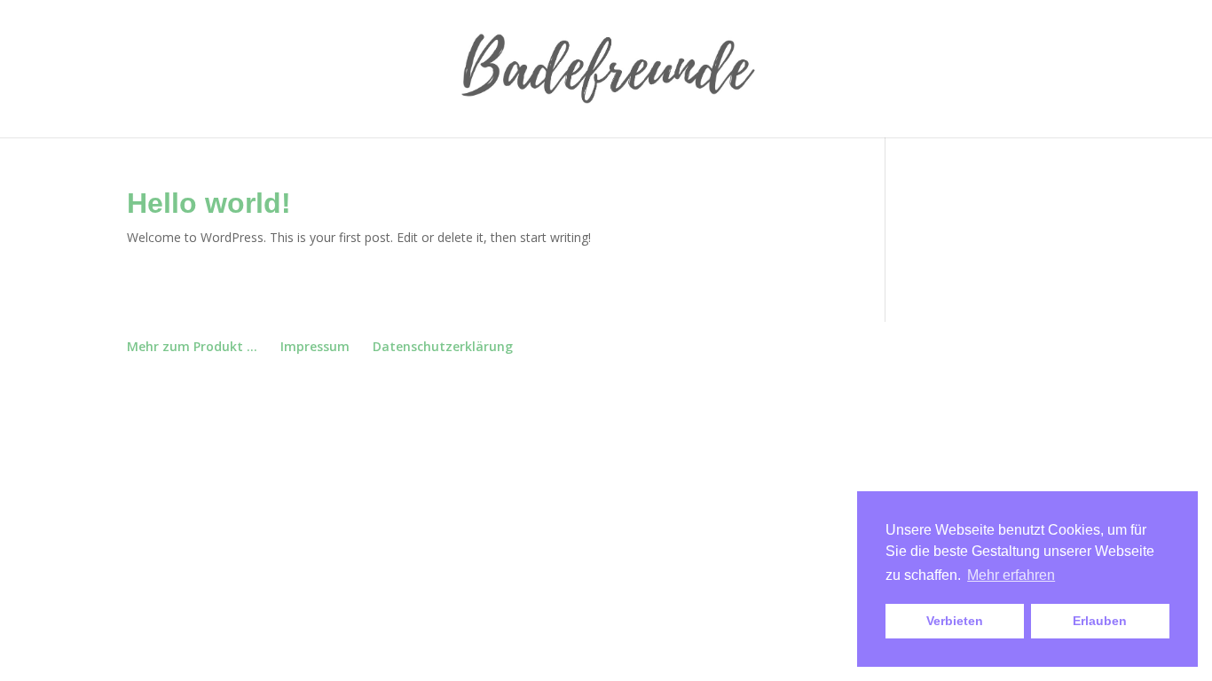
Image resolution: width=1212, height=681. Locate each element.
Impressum (315, 346)
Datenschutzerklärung (443, 346)
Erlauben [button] (1100, 621)
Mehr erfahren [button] (1011, 575)
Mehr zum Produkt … (192, 346)
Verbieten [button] (954, 621)
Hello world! (209, 203)
